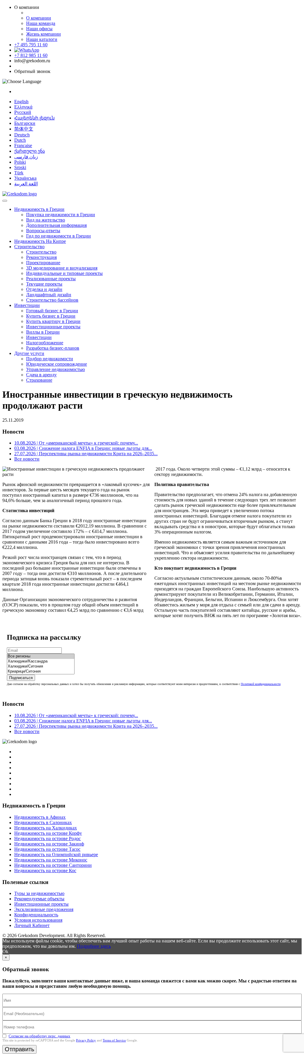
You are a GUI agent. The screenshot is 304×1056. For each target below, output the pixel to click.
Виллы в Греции (43, 332)
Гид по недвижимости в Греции (58, 235)
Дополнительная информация (56, 225)
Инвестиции (27, 305)
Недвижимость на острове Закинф (49, 843)
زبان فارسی (26, 156)
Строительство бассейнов (52, 299)
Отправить (19, 1049)
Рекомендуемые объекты (39, 898)
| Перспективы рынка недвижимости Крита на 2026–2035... (86, 453)
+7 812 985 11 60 (31, 55)
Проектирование (43, 262)
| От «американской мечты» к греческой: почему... (76, 442)
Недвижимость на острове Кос (45, 870)
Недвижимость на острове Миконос (50, 859)
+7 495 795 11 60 (31, 44)
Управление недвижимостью (55, 369)
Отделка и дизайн (44, 289)
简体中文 (23, 128)
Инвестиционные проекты (53, 326)
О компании (38, 17)
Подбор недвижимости (49, 358)
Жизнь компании (43, 33)
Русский (22, 112)
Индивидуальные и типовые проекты (64, 273)
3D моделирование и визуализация (61, 267)
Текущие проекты (44, 283)
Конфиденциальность (36, 914)
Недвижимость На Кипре (40, 241)
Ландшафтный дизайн (48, 294)
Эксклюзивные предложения (43, 909)
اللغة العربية (26, 183)
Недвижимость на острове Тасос (47, 849)
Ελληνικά (23, 106)
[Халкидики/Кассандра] (40, 661)
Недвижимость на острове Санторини (53, 865)
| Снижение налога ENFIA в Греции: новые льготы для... (83, 448)
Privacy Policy (86, 1040)
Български (24, 123)
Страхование (39, 380)
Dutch (20, 140)
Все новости (26, 458)
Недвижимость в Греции (39, 209)
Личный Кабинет (32, 925)
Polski (20, 162)
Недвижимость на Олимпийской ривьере (56, 854)
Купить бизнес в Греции (50, 315)
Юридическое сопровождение (56, 364)
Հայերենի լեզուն (34, 117)
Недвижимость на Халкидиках (45, 827)
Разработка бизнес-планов (52, 348)
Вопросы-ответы (43, 230)
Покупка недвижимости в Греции (60, 214)
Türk (18, 172)
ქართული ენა (29, 151)
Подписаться (21, 678)
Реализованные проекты (51, 278)
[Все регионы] (40, 656)
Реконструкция (41, 257)
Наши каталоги (41, 39)
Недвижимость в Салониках (43, 822)
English (21, 101)
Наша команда (40, 23)
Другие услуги (29, 353)
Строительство (29, 246)
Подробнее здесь (94, 946)
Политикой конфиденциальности (261, 684)
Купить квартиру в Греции (53, 321)
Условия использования (38, 920)
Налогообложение (44, 342)
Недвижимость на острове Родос (47, 838)
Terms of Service (114, 1040)
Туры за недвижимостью (39, 893)
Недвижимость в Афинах (40, 817)
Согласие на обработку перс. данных (39, 1036)
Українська (25, 178)
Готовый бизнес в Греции (52, 310)
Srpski (20, 167)
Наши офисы (39, 28)
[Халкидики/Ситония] (40, 666)
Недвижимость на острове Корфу (48, 833)
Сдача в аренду (41, 374)
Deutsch (22, 134)
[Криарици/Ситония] (40, 671)
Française (23, 145)
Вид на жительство (45, 219)
